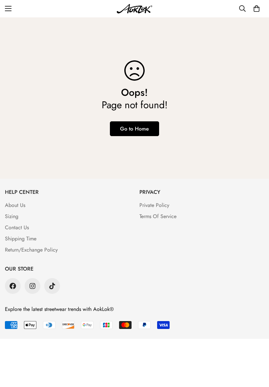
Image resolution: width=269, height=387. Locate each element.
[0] (256, 8)
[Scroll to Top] (256, 351)
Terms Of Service (157, 216)
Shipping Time (20, 238)
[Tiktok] (52, 286)
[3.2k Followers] (13, 286)
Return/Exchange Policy (31, 250)
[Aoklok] (134, 8)
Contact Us (17, 227)
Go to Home (134, 128)
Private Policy (154, 205)
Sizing (11, 216)
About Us (15, 205)
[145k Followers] (32, 286)
